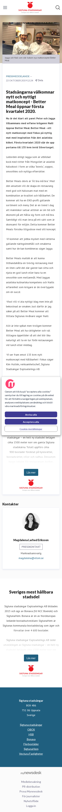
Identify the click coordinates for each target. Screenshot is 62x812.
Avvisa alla (31, 414)
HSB (31, 734)
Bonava (31, 739)
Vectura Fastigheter (31, 753)
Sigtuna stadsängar (31, 724)
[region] (31, 406)
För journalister (31, 796)
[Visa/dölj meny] (5, 7)
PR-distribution (31, 786)
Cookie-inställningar (31, 428)
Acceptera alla (31, 421)
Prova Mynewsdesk (31, 791)
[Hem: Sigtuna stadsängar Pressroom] (30, 7)
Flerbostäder (31, 744)
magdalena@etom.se (31, 558)
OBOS (31, 729)
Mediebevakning (31, 781)
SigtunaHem (31, 749)
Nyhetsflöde (31, 801)
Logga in (31, 805)
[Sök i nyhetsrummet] (57, 7)
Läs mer (31, 472)
